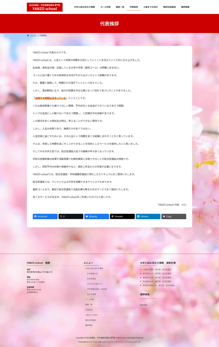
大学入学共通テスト (95, 283)
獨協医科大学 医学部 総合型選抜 (157, 277)
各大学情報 (91, 294)
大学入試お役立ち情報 (94, 268)
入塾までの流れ (91, 315)
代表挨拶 (88, 309)
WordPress (93, 341)
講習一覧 (88, 304)
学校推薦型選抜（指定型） (97, 289)
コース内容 (89, 299)
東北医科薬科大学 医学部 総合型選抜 (159, 285)
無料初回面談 (90, 320)
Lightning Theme (109, 341)
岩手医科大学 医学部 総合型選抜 (157, 281)
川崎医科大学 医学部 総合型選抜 (157, 269)
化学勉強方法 (92, 273)
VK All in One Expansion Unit (129, 341)
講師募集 (88, 325)
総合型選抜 (91, 278)
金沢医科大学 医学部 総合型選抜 (157, 273)
